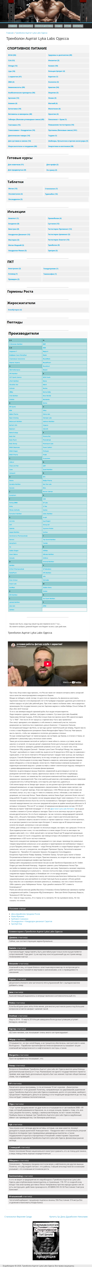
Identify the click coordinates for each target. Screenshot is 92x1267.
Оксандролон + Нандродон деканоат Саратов (31, 921)
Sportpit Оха (16, 924)
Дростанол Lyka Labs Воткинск (62, 809)
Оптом (68, 26)
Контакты (77, 26)
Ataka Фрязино (17, 916)
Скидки (58, 26)
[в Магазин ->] (46, 1222)
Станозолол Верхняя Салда (18, 1216)
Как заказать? (25, 26)
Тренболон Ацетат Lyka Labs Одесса (31, 33)
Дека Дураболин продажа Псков (25, 914)
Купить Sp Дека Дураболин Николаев (68, 1216)
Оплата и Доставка (44, 26)
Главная (13, 26)
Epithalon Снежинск (19, 919)
